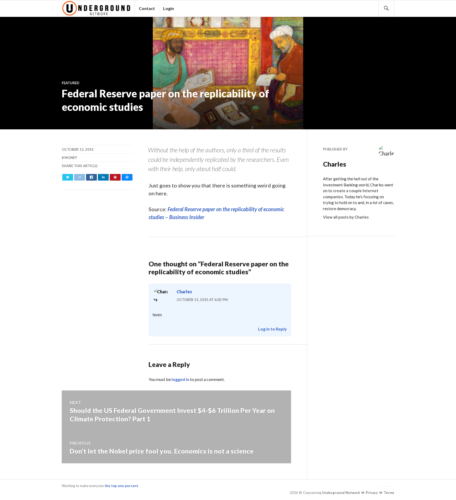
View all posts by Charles (346, 217)
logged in (180, 379)
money (70, 157)
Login (168, 8)
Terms (388, 492)
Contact (147, 8)
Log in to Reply (272, 328)
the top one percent (121, 486)
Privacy (371, 492)
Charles (184, 291)
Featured (70, 83)
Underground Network (340, 492)
